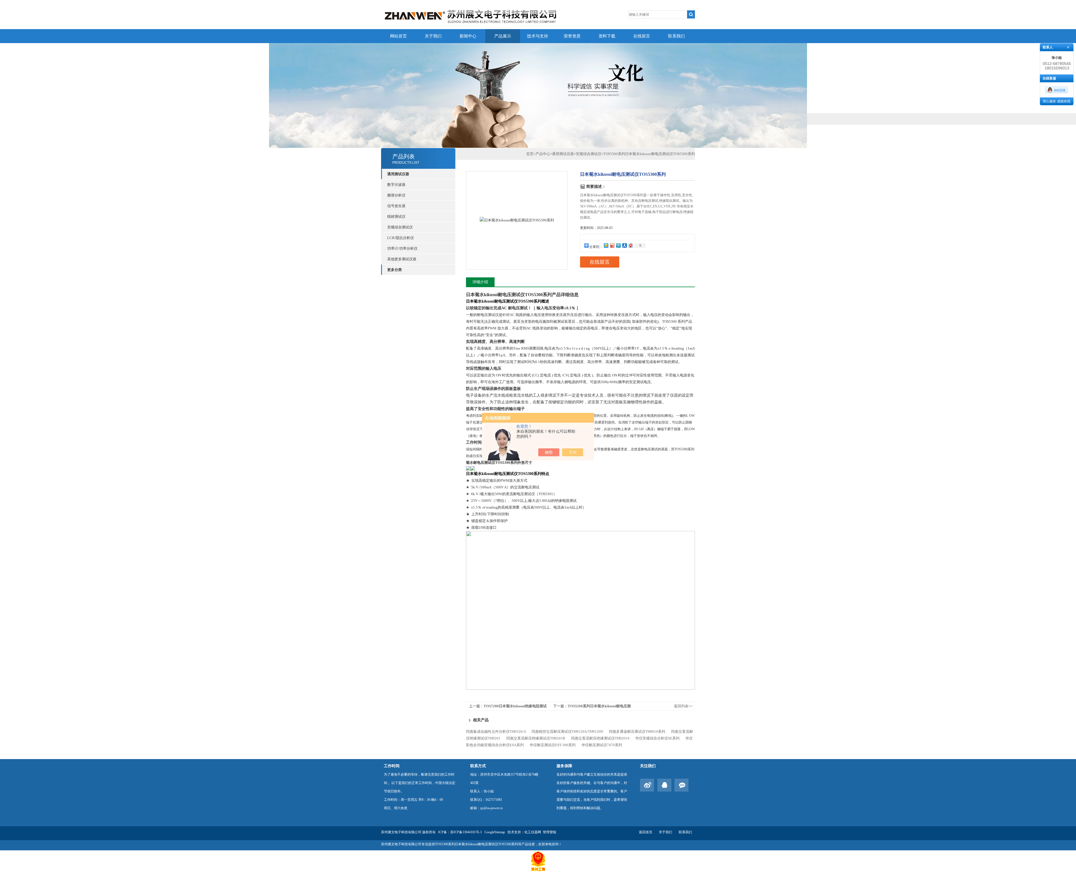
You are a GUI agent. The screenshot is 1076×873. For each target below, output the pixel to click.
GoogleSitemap (494, 832)
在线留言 (641, 36)
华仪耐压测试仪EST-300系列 (553, 745)
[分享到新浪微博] (612, 245)
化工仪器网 (532, 832)
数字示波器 (396, 184)
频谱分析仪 (396, 195)
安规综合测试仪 (400, 227)
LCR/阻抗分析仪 (400, 238)
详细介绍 (480, 282)
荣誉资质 (572, 36)
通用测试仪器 (563, 154)
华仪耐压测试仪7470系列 (601, 745)
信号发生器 (396, 206)
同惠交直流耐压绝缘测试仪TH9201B (535, 738)
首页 (530, 154)
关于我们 (433, 36)
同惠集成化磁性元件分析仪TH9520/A (496, 731)
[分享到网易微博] (630, 245)
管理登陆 (549, 832)
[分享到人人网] (624, 245)
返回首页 (645, 832)
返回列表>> (683, 706)
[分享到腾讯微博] (618, 245)
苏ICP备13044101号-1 (466, 832)
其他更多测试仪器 (401, 259)
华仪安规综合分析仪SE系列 (657, 738)
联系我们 (676, 36)
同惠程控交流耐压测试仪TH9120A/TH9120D (567, 731)
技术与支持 (537, 36)
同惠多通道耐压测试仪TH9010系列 (637, 731)
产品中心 (542, 154)
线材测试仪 (396, 216)
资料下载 (607, 36)
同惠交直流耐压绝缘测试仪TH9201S (600, 738)
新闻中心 (468, 36)
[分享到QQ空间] (606, 245)
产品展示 (502, 36)
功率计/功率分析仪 (402, 248)
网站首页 (398, 36)
